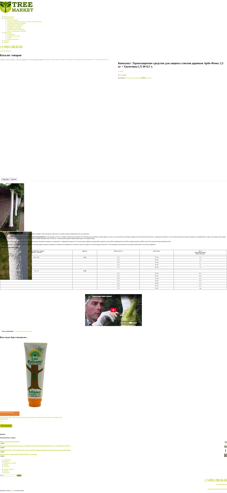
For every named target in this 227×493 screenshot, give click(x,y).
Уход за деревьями (12, 20)
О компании (11, 34)
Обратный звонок (9, 16)
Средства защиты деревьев (36, 59)
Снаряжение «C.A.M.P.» (14, 26)
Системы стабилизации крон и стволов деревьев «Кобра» (24, 21)
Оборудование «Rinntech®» (15, 24)
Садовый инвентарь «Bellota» (16, 29)
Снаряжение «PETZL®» (14, 28)
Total (12, 490)
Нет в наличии (6, 426)
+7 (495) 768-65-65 (11, 46)
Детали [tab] (13, 179)
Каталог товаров (9, 18)
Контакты (6, 40)
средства (148, 78)
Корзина (6, 42)
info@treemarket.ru (5, 51)
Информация (7, 32)
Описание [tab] (5, 179)
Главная (2, 59)
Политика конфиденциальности (217, 489)
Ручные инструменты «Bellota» (16, 23)
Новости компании (13, 39)
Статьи (9, 37)
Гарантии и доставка (13, 36)
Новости (6, 461)
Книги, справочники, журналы (16, 31)
